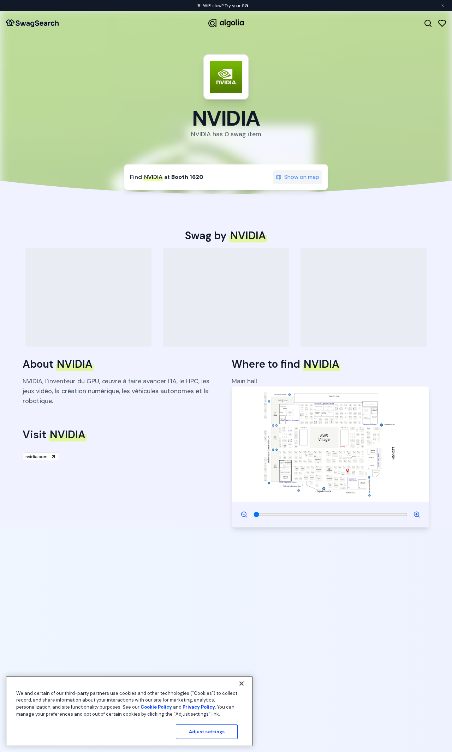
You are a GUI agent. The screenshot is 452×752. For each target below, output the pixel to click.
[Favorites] (442, 23)
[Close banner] (442, 5)
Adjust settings (207, 732)
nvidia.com (36, 456)
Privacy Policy (199, 707)
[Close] (241, 683)
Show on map (301, 177)
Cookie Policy (156, 707)
